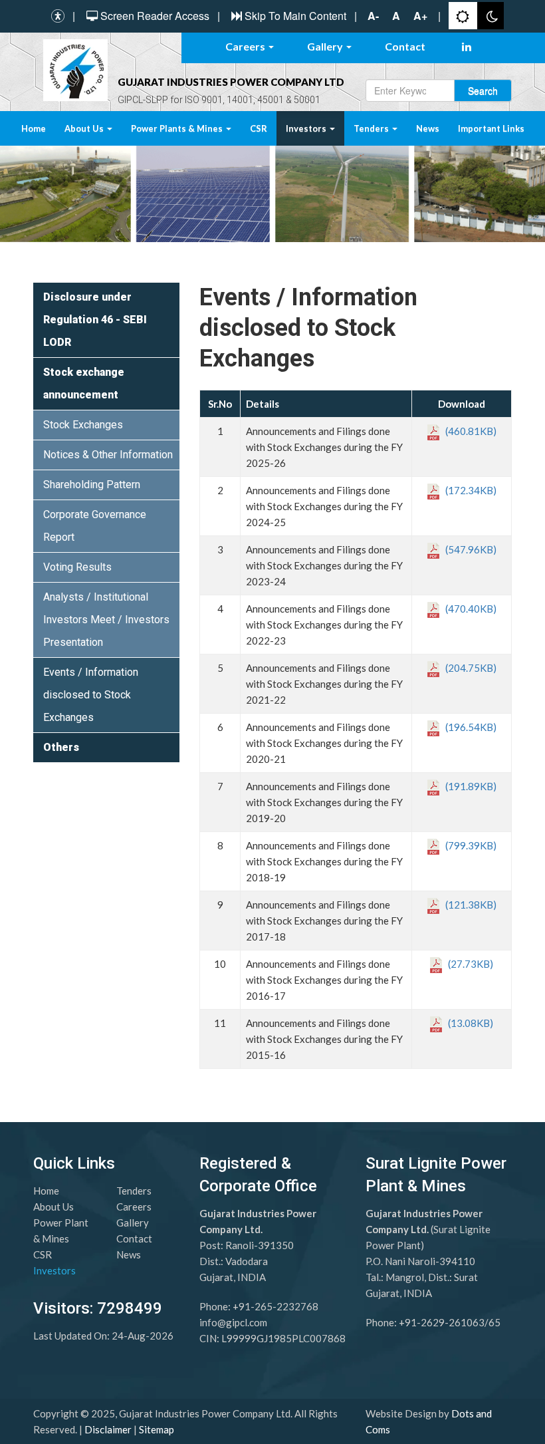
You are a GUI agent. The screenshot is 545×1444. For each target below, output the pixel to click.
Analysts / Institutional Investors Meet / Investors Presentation (106, 620)
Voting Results (77, 567)
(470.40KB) (467, 609)
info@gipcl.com (233, 1322)
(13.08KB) (467, 1023)
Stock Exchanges (83, 424)
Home (33, 128)
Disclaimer (108, 1429)
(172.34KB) (467, 490)
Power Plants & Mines (178, 128)
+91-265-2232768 (275, 1306)
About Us (85, 128)
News (427, 128)
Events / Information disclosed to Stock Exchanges (90, 695)
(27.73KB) (467, 964)
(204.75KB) (467, 668)
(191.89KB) (467, 786)
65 (494, 1322)
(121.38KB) (467, 905)
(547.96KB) (467, 549)
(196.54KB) (467, 727)
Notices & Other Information (108, 454)
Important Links (491, 128)
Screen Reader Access (154, 16)
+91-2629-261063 (442, 1322)
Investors (307, 128)
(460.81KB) (467, 431)
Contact (405, 46)
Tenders (372, 128)
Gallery (326, 46)
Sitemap (156, 1429)
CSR (258, 128)
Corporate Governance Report (94, 525)
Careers (246, 46)
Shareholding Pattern (91, 484)
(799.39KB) (467, 845)
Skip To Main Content (295, 16)
